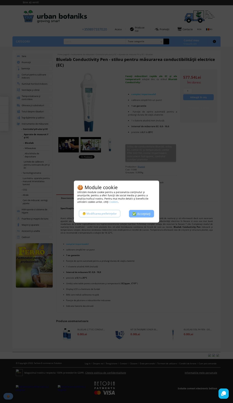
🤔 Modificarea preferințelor (100, 213)
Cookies (113, 201)
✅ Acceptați (141, 214)
